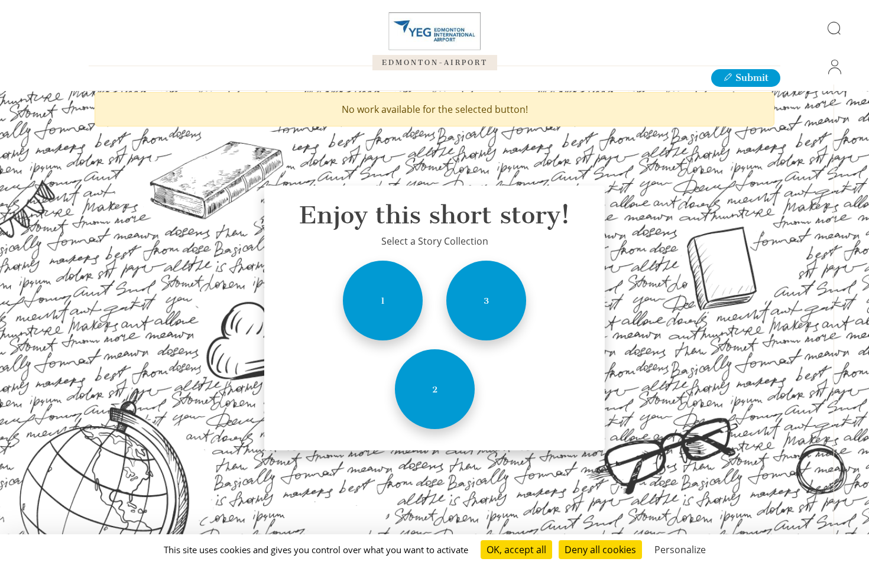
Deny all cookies (600, 549)
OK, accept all (516, 549)
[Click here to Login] (833, 67)
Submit (750, 77)
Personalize (680, 549)
